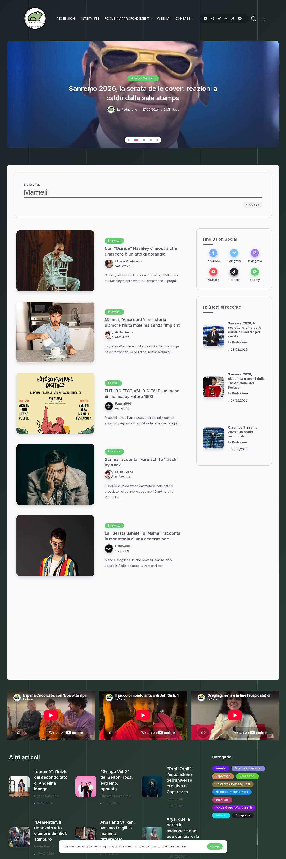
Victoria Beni (176, 799)
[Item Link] (55, 260)
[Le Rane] (35, 18)
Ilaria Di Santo (238, 342)
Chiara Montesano (128, 261)
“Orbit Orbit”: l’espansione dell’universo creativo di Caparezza (180, 780)
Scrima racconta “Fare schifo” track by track (140, 462)
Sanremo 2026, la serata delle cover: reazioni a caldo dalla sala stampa (143, 93)
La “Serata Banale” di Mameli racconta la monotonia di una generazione (142, 536)
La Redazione (127, 109)
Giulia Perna (124, 332)
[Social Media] (205, 18)
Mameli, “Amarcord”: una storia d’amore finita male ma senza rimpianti (143, 322)
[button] (129, 140)
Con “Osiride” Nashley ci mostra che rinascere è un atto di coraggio (141, 251)
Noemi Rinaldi (44, 846)
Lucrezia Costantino (115, 796)
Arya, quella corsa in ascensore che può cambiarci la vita (183, 831)
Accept (215, 846)
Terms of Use (177, 846)
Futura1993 (123, 403)
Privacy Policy (151, 846)
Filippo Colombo (46, 796)
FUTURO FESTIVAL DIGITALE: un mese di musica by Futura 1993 (142, 393)
